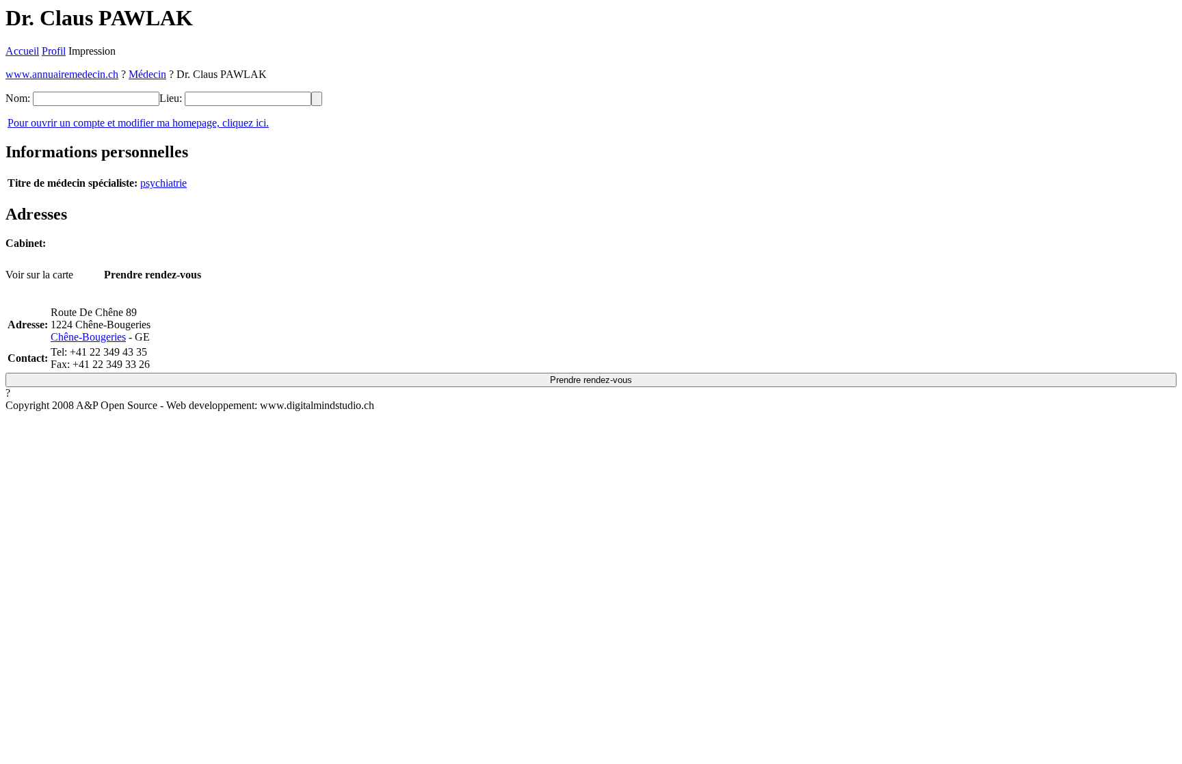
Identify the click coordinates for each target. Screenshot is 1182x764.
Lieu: (170, 98)
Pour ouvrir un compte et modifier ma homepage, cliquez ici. (138, 123)
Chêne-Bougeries (88, 337)
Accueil (22, 51)
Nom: (17, 98)
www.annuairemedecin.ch (61, 74)
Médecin (147, 74)
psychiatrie (163, 183)
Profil (54, 51)
